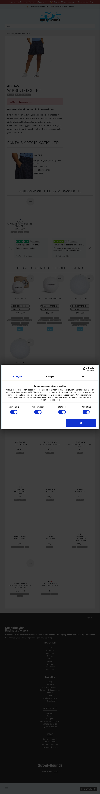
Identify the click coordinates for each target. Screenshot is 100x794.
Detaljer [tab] (50, 376)
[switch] (38, 412)
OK (81, 423)
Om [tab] (82, 376)
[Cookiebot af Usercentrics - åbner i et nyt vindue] (85, 369)
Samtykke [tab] (17, 376)
